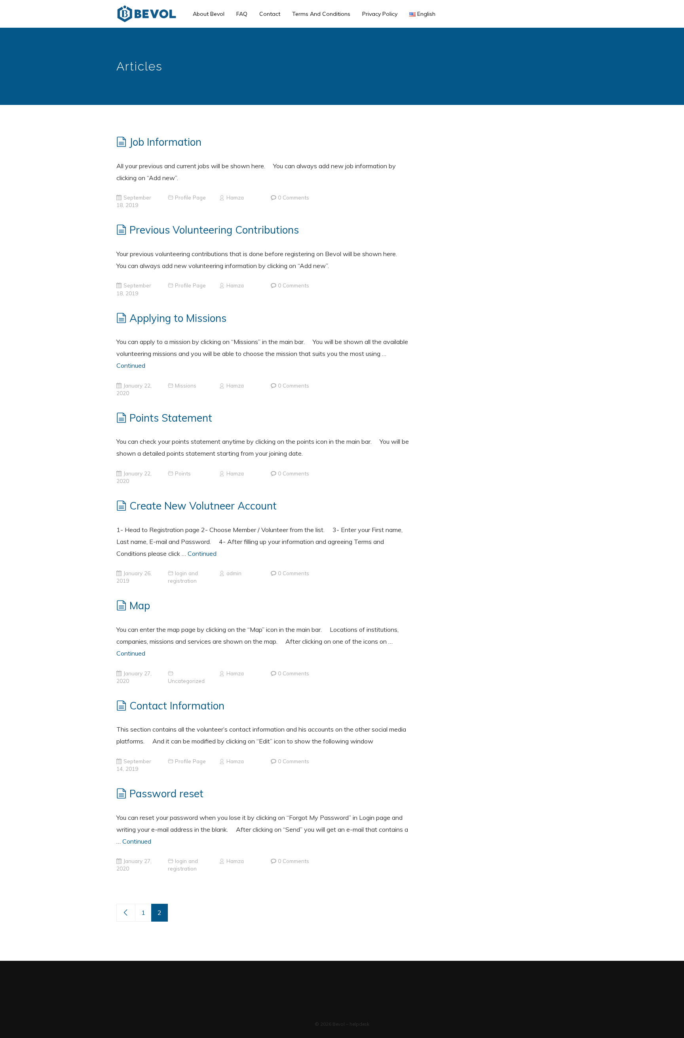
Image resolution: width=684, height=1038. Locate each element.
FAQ (241, 13)
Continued (130, 365)
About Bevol (208, 13)
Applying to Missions (177, 318)
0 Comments (293, 197)
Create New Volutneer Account (203, 505)
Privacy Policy (379, 13)
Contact (269, 13)
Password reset (166, 793)
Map (139, 605)
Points (183, 473)
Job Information (165, 141)
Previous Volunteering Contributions (214, 229)
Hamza (235, 197)
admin (233, 573)
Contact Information (176, 705)
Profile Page (190, 197)
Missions (185, 385)
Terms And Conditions (321, 13)
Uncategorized (186, 680)
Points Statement (170, 417)
